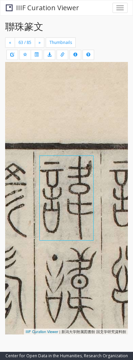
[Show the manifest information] (75, 55)
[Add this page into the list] (25, 55)
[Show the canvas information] (62, 55)
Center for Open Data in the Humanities (43, 356)
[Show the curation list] (36, 55)
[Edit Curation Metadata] (12, 55)
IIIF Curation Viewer (47, 7)
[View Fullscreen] (14, 96)
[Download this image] (49, 55)
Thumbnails (60, 42)
